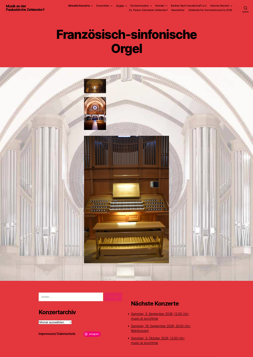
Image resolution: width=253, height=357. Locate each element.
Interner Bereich (219, 5)
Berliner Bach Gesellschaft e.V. (189, 5)
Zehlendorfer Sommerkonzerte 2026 (210, 10)
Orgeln (120, 5)
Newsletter (178, 10)
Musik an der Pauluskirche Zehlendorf (25, 7)
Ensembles (102, 5)
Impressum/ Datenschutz (57, 334)
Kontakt (159, 5)
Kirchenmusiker (139, 5)
